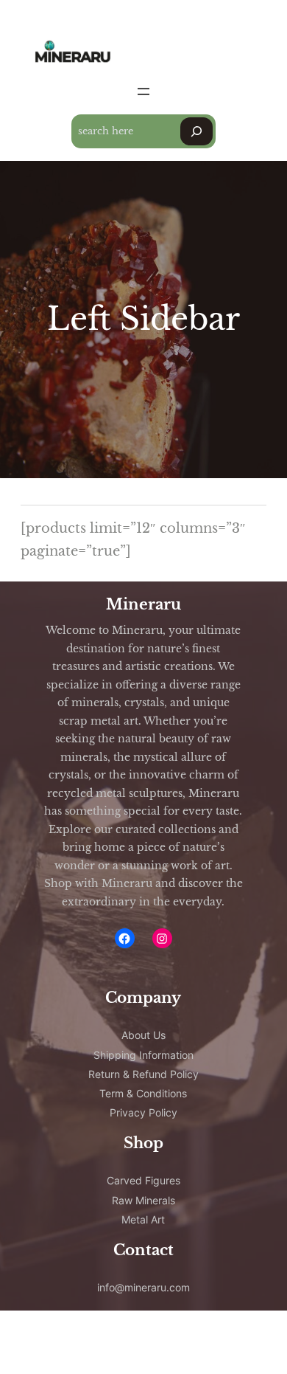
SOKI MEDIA (87, 1349)
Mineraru (143, 604)
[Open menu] (143, 91)
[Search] (196, 131)
